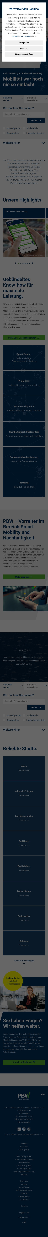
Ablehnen (24, 48)
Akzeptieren (24, 42)
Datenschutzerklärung (21, 36)
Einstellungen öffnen (24, 54)
